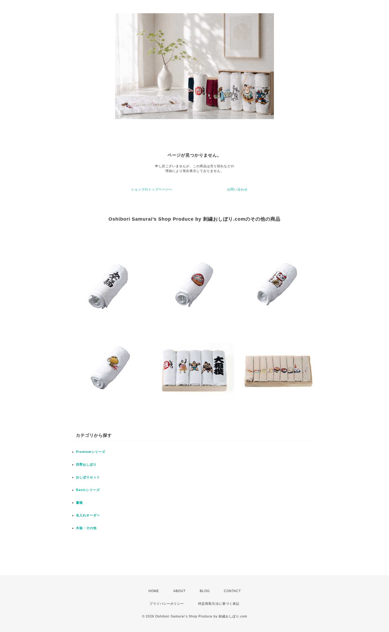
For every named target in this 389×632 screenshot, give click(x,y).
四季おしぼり (86, 464)
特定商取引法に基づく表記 (218, 604)
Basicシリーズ (88, 490)
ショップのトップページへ (151, 189)
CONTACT (232, 591)
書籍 (79, 502)
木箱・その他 (86, 528)
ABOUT (179, 591)
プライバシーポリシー (167, 604)
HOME (153, 591)
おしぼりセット (88, 477)
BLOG (205, 591)
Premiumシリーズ (90, 452)
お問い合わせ (237, 189)
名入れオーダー (88, 515)
